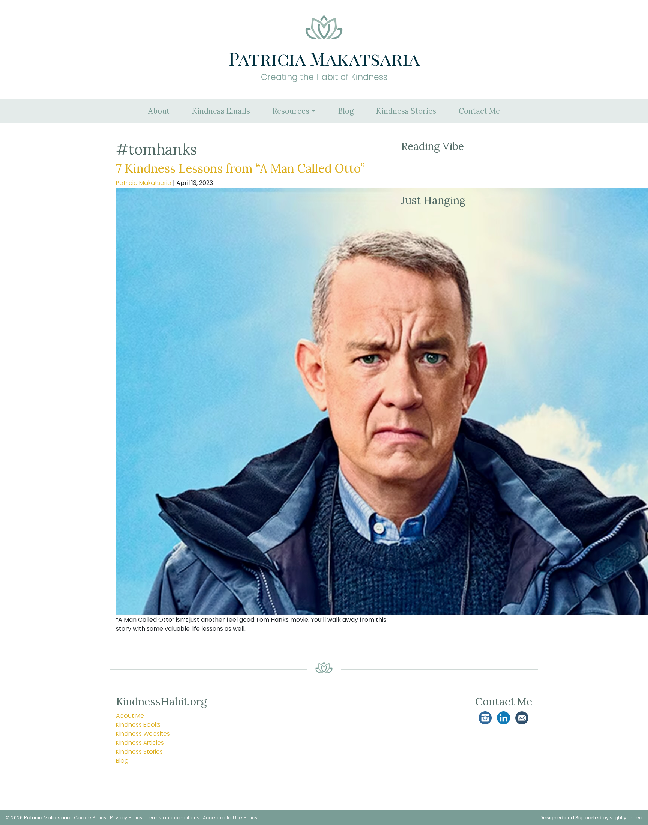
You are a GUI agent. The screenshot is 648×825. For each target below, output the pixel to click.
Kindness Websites (143, 733)
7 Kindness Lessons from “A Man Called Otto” (240, 168)
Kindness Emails (221, 111)
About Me (130, 715)
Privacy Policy (126, 817)
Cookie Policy (90, 817)
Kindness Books (138, 724)
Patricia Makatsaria (143, 183)
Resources (291, 111)
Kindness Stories (406, 111)
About (159, 111)
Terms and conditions (173, 817)
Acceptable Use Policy (230, 817)
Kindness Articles (140, 742)
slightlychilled (626, 817)
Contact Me (479, 111)
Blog (346, 111)
